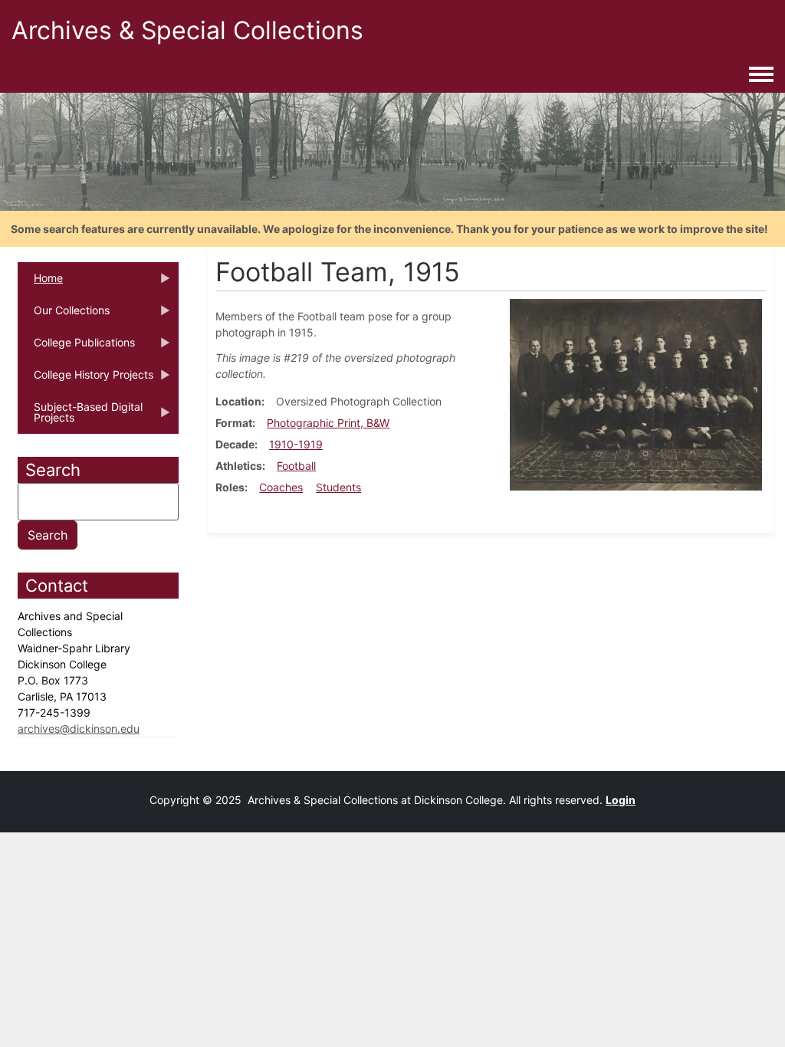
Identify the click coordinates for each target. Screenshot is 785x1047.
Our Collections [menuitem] (64, 315)
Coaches (281, 487)
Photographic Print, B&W (328, 422)
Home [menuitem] (40, 282)
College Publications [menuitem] (76, 347)
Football (296, 465)
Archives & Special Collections (187, 30)
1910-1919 (296, 444)
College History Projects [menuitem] (85, 379)
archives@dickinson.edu (79, 728)
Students (338, 487)
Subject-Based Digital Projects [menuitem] (80, 417)
